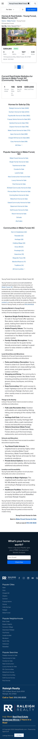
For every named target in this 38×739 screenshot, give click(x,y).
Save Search (31, 9)
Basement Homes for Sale (19, 206)
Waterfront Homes (8, 672)
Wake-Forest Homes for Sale (26, 519)
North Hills (5, 641)
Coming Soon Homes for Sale (19, 195)
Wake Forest (6, 612)
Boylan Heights (7, 624)
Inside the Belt (6, 635)
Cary (3, 590)
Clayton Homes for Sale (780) (19, 127)
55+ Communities (8, 669)
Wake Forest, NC (7, 287)
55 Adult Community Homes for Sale (19, 188)
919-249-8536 (29, 304)
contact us (5, 302)
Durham (5, 598)
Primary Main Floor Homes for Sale (19, 191)
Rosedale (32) (19, 235)
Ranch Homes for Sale (19, 213)
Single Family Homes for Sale (19, 162)
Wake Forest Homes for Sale (19, 158)
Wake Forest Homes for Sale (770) (19, 130)
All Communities (18, 269)
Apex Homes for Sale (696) (19, 134)
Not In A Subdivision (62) (19, 232)
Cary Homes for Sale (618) (19, 141)
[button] (2, 3)
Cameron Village (7, 627)
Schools (19, 217)
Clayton (4, 596)
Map (20, 735)
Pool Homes (6, 680)
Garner (4, 604)
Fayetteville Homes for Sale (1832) (19, 115)
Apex (4, 587)
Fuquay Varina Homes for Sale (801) (19, 119)
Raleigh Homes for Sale (9, 655)
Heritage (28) (19, 239)
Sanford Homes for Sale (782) (19, 123)
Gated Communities (8, 675)
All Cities (18, 145)
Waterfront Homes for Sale (19, 199)
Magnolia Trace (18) (19, 258)
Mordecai (5, 638)
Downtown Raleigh (8, 630)
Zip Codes (19, 221)
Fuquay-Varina (7, 601)
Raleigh (4, 610)
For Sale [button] (9, 9)
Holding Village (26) (19, 243)
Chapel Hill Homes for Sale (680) (19, 138)
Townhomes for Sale (19, 165)
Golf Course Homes (8, 678)
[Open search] (34, 4)
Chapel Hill (5, 593)
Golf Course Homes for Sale (19, 210)
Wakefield (5, 646)
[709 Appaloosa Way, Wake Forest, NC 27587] (19, 37)
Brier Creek (6, 621)
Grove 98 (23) (19, 247)
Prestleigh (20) (19, 250)
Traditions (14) (19, 265)
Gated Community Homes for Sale (19, 202)
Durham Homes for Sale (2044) (19, 112)
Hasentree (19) (19, 254)
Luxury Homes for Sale (19, 180)
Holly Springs (6, 607)
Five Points (5, 632)
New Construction (8, 664)
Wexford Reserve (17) (19, 261)
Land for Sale (19, 173)
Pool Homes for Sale (19, 184)
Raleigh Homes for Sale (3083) (19, 108)
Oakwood (5, 644)
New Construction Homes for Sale (19, 176)
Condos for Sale (19, 169)
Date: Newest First (13, 26)
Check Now (19, 562)
